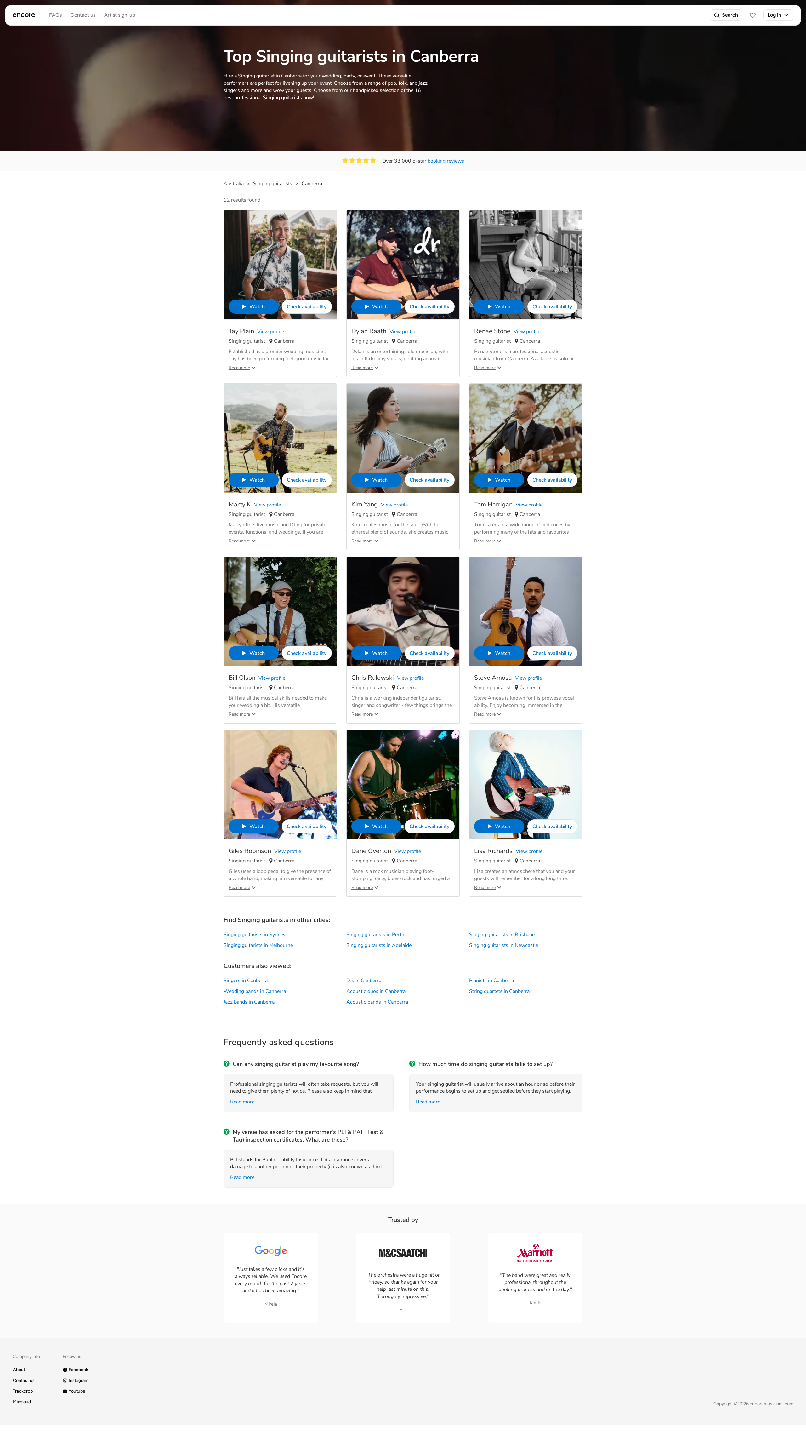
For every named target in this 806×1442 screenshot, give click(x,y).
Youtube (77, 1391)
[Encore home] (24, 15)
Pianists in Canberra (491, 980)
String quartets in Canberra (499, 991)
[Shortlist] (752, 15)
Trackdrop (23, 1391)
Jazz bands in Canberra (249, 1002)
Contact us (83, 15)
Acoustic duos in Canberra (376, 991)
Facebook (78, 1369)
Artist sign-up (119, 15)
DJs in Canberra (363, 980)
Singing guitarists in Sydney (255, 934)
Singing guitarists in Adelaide (379, 945)
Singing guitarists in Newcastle (503, 945)
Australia (234, 183)
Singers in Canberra (246, 980)
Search (730, 15)
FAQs (55, 15)
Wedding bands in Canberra (255, 991)
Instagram (78, 1380)
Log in (774, 15)
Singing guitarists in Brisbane (502, 934)
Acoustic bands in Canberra (377, 1002)
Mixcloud (22, 1402)
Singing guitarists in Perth (375, 934)
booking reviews (446, 160)
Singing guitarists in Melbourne (258, 945)
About (19, 1369)
